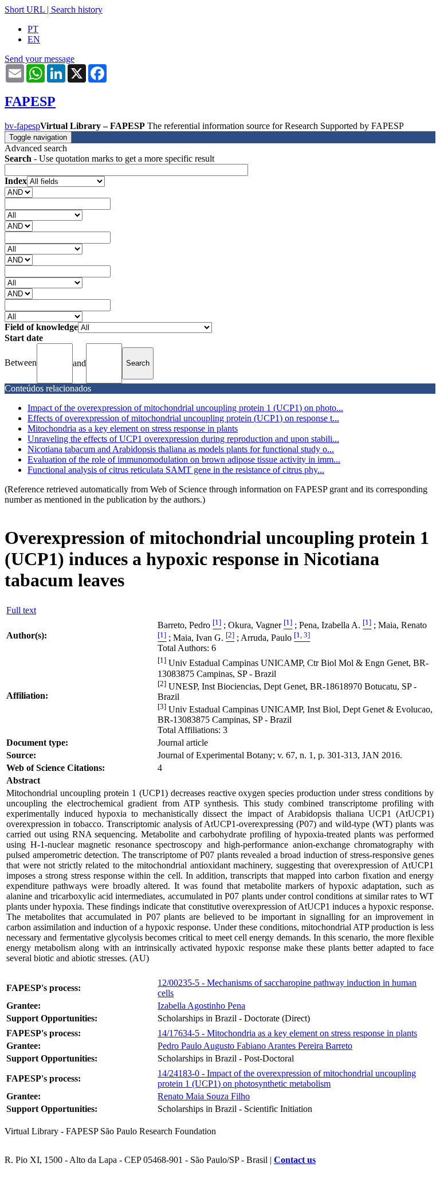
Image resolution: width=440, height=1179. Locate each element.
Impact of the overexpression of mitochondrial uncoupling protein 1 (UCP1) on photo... (185, 408)
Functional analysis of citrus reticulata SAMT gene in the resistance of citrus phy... (176, 470)
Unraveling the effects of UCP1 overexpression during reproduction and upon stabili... (183, 439)
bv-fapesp (22, 126)
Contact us (295, 1160)
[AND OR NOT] (19, 192)
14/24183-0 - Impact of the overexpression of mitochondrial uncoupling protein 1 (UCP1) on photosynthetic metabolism (287, 1078)
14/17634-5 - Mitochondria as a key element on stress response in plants (287, 1033)
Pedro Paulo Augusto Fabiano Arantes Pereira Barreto (255, 1046)
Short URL (25, 9)
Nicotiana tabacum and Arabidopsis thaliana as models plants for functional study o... (181, 449)
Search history (77, 9)
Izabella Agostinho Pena (201, 1005)
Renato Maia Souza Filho (204, 1096)
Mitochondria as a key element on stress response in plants (133, 428)
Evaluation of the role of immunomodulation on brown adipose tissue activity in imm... (184, 459)
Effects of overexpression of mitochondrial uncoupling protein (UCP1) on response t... (183, 418)
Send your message (39, 59)
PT (33, 29)
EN (34, 39)
